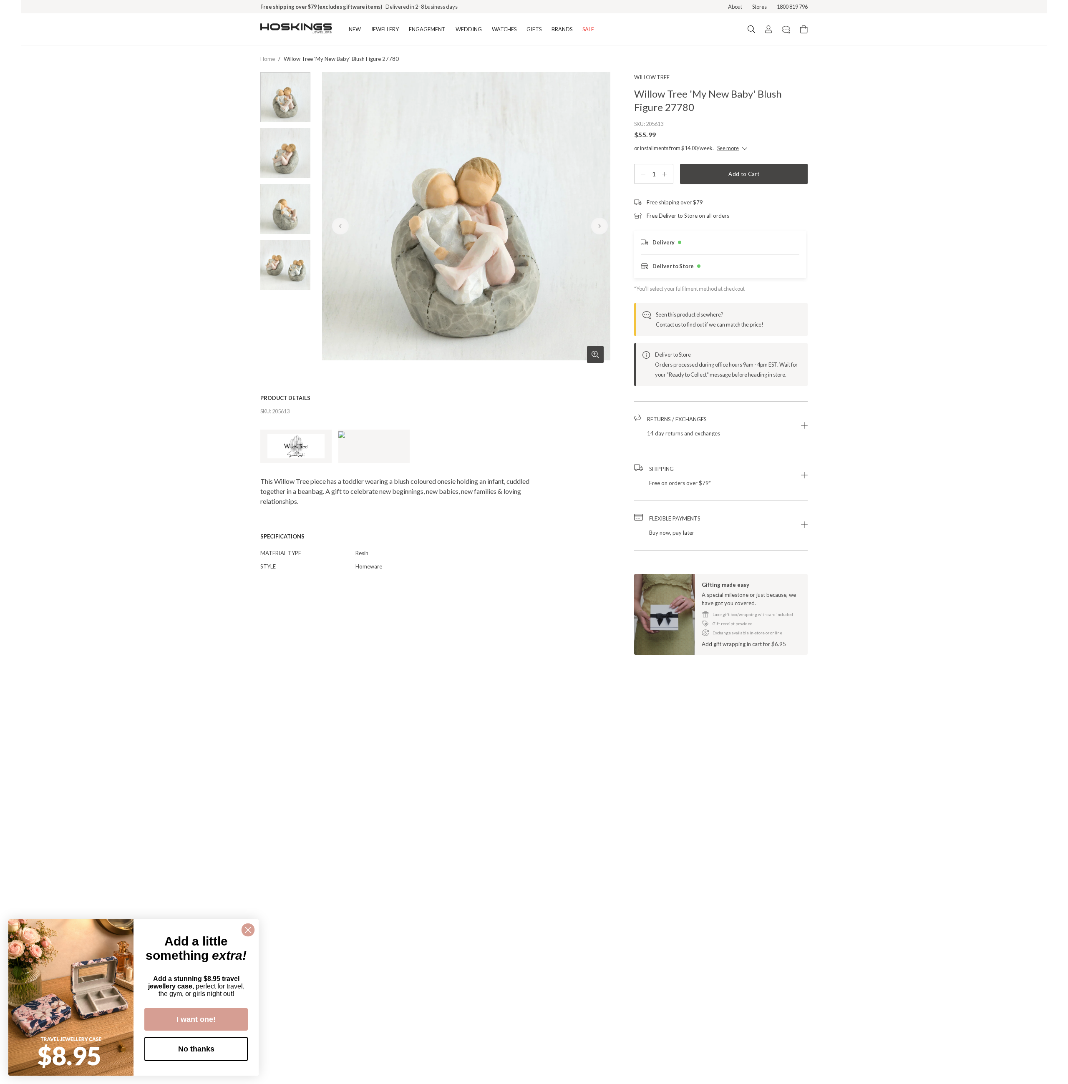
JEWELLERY (385, 29)
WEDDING (469, 29)
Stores (759, 6)
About (735, 6)
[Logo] (296, 29)
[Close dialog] (248, 930)
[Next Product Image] (599, 226)
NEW (355, 29)
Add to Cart (743, 174)
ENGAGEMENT (427, 29)
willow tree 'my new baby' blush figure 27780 (341, 58)
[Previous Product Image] (340, 226)
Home (267, 58)
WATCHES (504, 29)
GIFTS (534, 29)
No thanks (196, 1049)
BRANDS (562, 29)
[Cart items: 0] (804, 29)
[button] (721, 426)
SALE (588, 29)
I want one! (196, 1019)
